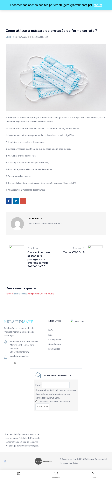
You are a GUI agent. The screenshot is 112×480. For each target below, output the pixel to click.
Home (9, 15)
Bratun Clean (54, 349)
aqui (14, 446)
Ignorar (97, 5)
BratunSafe (37, 37)
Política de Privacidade (59, 401)
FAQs (50, 330)
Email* (38, 385)
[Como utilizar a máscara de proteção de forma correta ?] (9, 201)
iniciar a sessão (20, 294)
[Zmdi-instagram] (10, 362)
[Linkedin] (15, 362)
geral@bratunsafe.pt (19, 356)
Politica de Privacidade (95, 459)
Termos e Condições (69, 463)
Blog (50, 335)
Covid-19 (17, 15)
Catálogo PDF (54, 339)
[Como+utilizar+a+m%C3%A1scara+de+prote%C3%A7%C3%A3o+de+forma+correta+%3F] (16, 201)
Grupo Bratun (54, 344)
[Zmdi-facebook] (5, 362)
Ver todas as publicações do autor (45, 223)
